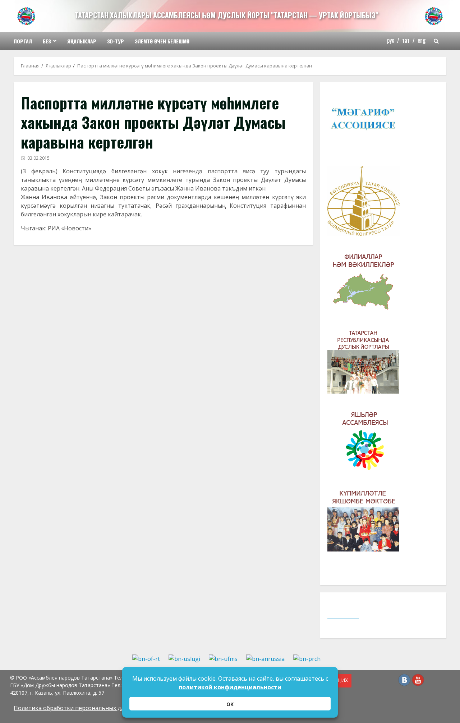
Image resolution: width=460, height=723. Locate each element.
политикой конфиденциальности (230, 687)
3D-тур (115, 41)
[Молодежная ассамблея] (366, 442)
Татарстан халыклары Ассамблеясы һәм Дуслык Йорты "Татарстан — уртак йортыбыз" (226, 15)
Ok (230, 704)
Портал (23, 41)
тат (406, 40)
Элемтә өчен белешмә (162, 41)
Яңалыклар (81, 41)
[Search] (436, 41)
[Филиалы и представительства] (366, 284)
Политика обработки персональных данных (76, 708)
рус (390, 40)
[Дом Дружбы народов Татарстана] (366, 363)
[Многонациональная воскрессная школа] (366, 521)
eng (422, 40)
